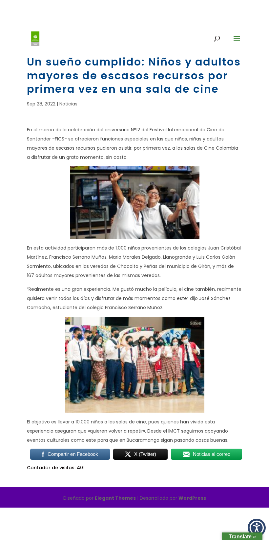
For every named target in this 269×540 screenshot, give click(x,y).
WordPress (192, 498)
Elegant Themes (115, 498)
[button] (257, 528)
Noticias (68, 104)
